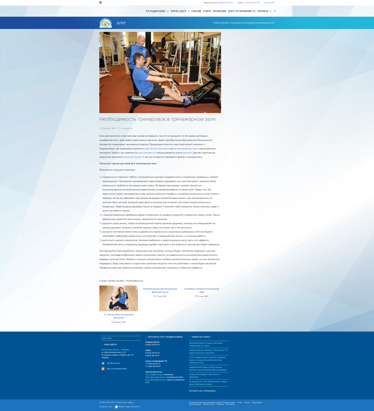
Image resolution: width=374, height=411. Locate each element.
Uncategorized (127, 128)
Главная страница (220, 23)
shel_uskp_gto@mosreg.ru (156, 380)
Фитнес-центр (209, 404)
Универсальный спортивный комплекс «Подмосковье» (212, 402)
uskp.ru (131, 402)
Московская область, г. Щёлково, (116, 350)
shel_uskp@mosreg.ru (154, 375)
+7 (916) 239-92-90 (251, 2)
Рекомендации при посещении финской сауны (160, 290)
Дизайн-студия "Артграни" (129, 407)
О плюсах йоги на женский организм (118, 316)
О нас (239, 402)
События (220, 404)
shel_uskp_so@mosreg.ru (155, 377)
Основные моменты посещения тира (201, 290)
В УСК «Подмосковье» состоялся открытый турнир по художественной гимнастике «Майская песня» (207, 360)
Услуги (247, 402)
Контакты (230, 404)
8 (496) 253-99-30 (225, 2)
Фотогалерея (195, 404)
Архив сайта (269, 2)
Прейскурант (257, 402)
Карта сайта (107, 338)
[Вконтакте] (101, 3)
